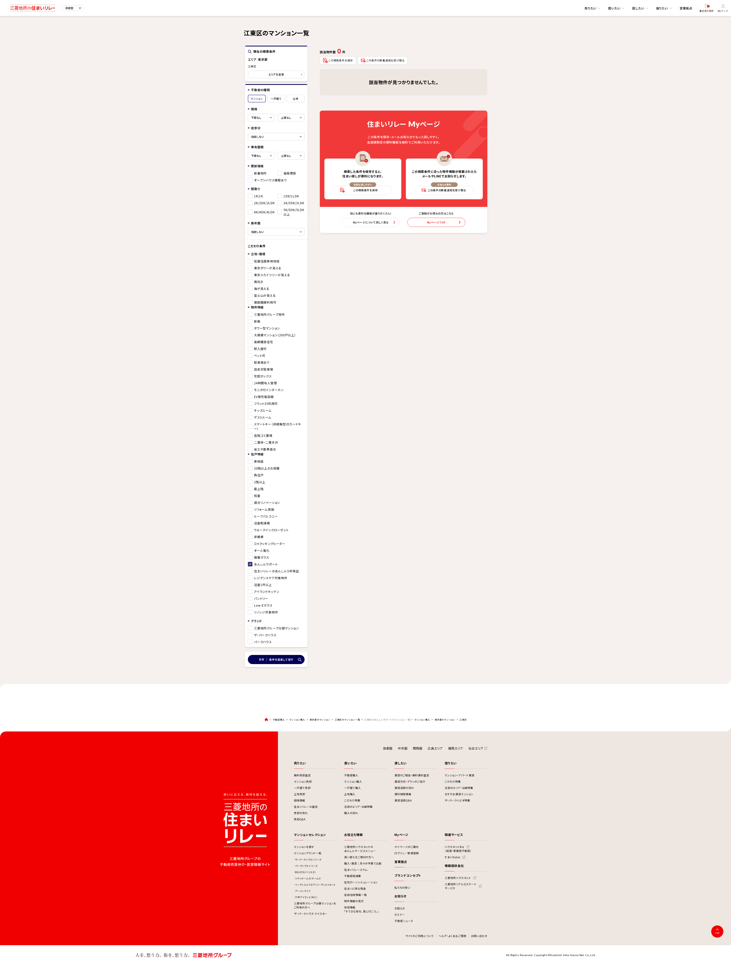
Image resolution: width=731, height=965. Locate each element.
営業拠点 (686, 8)
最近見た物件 (706, 9)
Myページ (723, 10)
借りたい (662, 8)
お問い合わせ (479, 936)
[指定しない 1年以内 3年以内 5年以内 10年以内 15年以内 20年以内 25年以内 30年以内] (276, 232)
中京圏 (402, 748)
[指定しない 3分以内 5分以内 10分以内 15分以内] (276, 136)
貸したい (638, 8)
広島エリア (435, 748)
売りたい (590, 8)
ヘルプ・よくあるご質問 (452, 936)
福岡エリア (455, 748)
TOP (717, 933)
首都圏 (388, 748)
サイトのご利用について (419, 936)
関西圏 (417, 748)
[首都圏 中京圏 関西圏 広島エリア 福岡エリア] (72, 8)
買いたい (614, 8)
